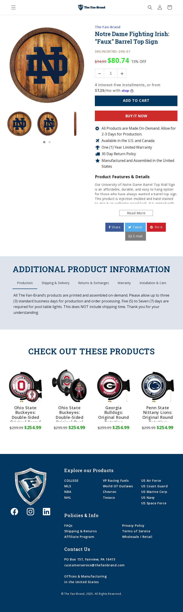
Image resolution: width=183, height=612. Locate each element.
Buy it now (136, 115)
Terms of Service (136, 531)
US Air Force (151, 480)
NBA (67, 492)
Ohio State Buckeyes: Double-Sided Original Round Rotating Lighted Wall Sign (25, 413)
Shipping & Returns (80, 531)
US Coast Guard (154, 486)
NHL (67, 497)
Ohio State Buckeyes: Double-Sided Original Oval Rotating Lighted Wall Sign (69, 413)
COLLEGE (71, 480)
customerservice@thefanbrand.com (94, 565)
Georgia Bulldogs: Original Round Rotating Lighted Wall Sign (113, 413)
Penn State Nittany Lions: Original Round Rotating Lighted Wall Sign (157, 413)
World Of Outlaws (118, 486)
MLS (67, 486)
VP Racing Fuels (116, 480)
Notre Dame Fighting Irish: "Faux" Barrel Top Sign (132, 37)
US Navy (148, 497)
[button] (13, 7)
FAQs (68, 525)
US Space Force (153, 503)
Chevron (109, 492)
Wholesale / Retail (137, 537)
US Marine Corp (154, 492)
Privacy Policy (133, 525)
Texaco (109, 497)
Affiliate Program (79, 537)
